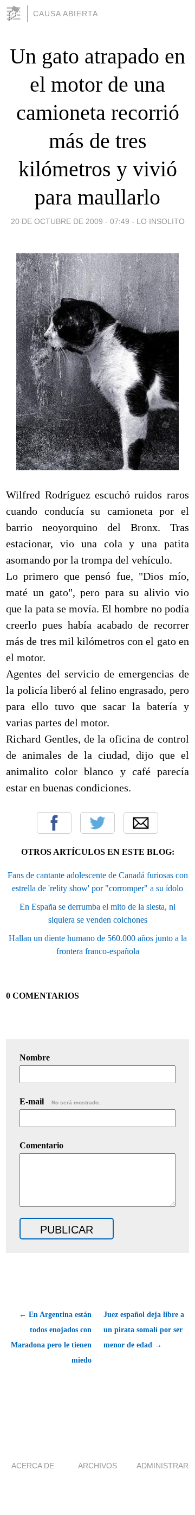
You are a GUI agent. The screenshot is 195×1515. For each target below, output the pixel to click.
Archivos (97, 1465)
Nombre (35, 1057)
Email (140, 823)
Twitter (97, 823)
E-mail (60, 1101)
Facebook (54, 823)
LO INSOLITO (160, 221)
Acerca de (32, 1465)
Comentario (41, 1145)
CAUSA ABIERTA (65, 13)
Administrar (162, 1465)
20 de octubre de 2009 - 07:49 (70, 221)
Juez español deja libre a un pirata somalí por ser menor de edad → (143, 1330)
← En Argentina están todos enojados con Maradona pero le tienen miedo (51, 1337)
